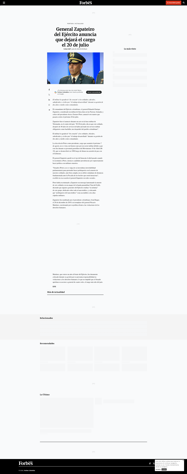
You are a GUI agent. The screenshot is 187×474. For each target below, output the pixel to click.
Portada (70, 23)
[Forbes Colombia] (85, 2)
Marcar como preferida (94, 92)
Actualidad (79, 23)
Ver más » (158, 469)
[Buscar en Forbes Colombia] (184, 3)
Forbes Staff (67, 49)
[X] (154, 463)
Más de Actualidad (55, 292)
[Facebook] (150, 463)
